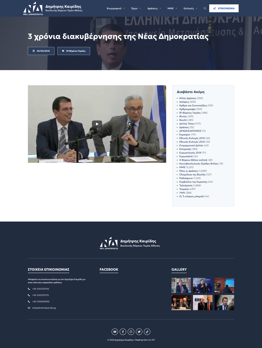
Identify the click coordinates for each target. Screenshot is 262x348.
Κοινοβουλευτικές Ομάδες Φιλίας (198, 163)
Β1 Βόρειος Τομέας (190, 112)
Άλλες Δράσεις (187, 98)
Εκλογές (189, 8)
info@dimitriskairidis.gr (44, 308)
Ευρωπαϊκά (186, 156)
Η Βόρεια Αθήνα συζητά (193, 159)
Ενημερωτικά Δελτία (191, 145)
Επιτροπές (185, 149)
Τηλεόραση (185, 185)
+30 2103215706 (40, 288)
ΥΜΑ (182, 192)
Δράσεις (153, 8)
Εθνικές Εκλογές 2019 (192, 138)
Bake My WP (149, 340)
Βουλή (183, 119)
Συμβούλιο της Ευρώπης (193, 181)
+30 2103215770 (40, 295)
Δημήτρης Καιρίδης (63, 6)
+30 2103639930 (41, 301)
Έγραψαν (184, 134)
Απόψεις (184, 101)
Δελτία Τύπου (187, 123)
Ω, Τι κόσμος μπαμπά (191, 196)
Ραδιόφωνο (186, 178)
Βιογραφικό (114, 8)
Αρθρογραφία (187, 109)
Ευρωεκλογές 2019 (190, 152)
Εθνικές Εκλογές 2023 (192, 141)
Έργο (134, 8)
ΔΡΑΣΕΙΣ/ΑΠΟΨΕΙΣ (190, 130)
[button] (205, 8)
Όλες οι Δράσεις (188, 170)
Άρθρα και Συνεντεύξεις (193, 105)
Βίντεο (183, 116)
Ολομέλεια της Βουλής (192, 174)
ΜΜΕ (171, 8)
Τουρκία (184, 189)
